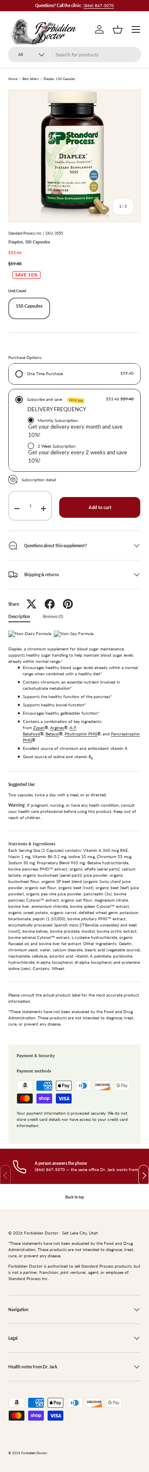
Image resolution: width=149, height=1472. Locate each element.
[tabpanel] (74, 831)
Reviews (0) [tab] (53, 616)
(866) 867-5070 (99, 5)
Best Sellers (30, 79)
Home (12, 79)
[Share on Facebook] (50, 604)
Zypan (39, 727)
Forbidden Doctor (34, 1453)
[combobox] (74, 54)
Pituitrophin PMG (81, 733)
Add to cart (100, 507)
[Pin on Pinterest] (68, 604)
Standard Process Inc (24, 233)
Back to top (74, 1197)
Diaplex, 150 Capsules (59, 79)
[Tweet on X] (31, 604)
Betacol (52, 733)
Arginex (57, 727)
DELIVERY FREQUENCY (56, 409)
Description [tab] (19, 616)
